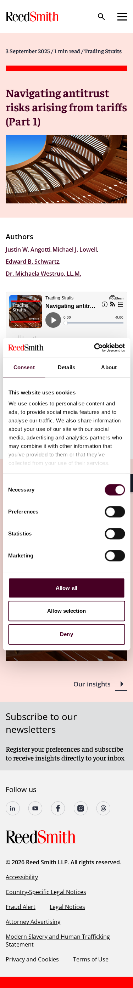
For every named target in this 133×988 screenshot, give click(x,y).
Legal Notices (67, 907)
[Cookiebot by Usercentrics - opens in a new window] (95, 347)
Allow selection (66, 611)
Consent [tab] (24, 367)
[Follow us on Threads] (103, 808)
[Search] (101, 16)
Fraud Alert (20, 907)
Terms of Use (91, 959)
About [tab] (109, 367)
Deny (66, 634)
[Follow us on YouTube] (35, 808)
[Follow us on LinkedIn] (13, 808)
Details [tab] (66, 367)
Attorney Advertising (33, 922)
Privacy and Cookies (32, 959)
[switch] (115, 511)
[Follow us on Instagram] (81, 808)
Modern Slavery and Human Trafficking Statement (58, 940)
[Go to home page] (33, 16)
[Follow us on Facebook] (58, 808)
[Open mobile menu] (122, 17)
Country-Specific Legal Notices (46, 892)
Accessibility (22, 877)
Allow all (66, 588)
